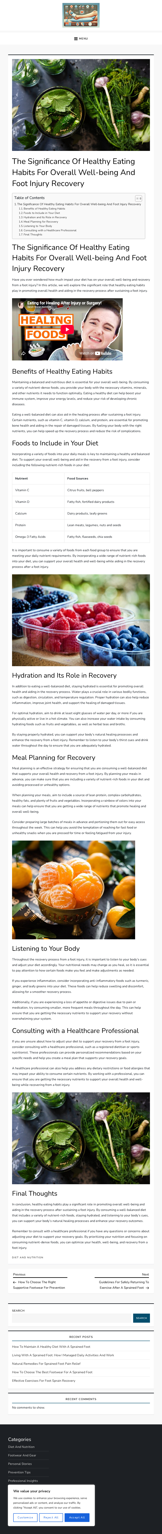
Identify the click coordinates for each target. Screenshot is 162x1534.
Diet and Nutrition (27, 1257)
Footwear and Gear (22, 1455)
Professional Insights (23, 1481)
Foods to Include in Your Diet (42, 213)
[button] (81, 39)
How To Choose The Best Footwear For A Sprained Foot (52, 1372)
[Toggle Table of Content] (136, 198)
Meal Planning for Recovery (41, 222)
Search (18, 1311)
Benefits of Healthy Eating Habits (44, 209)
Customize (25, 1517)
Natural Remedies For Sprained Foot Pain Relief (46, 1364)
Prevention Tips (19, 1472)
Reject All (51, 1517)
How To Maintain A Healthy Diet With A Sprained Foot (51, 1347)
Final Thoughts (33, 234)
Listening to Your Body (38, 226)
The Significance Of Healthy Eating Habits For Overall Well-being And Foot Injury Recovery (79, 204)
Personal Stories (20, 1464)
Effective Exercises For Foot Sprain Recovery (43, 1381)
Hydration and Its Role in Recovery (45, 217)
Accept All (77, 1517)
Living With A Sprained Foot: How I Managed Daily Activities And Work (63, 1355)
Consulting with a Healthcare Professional (50, 230)
